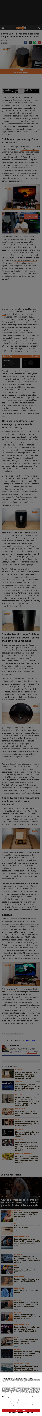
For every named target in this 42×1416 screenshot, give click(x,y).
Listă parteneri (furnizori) (6, 1406)
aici (21, 1390)
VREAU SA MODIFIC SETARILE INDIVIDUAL (21, 1413)
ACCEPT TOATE (21, 1410)
